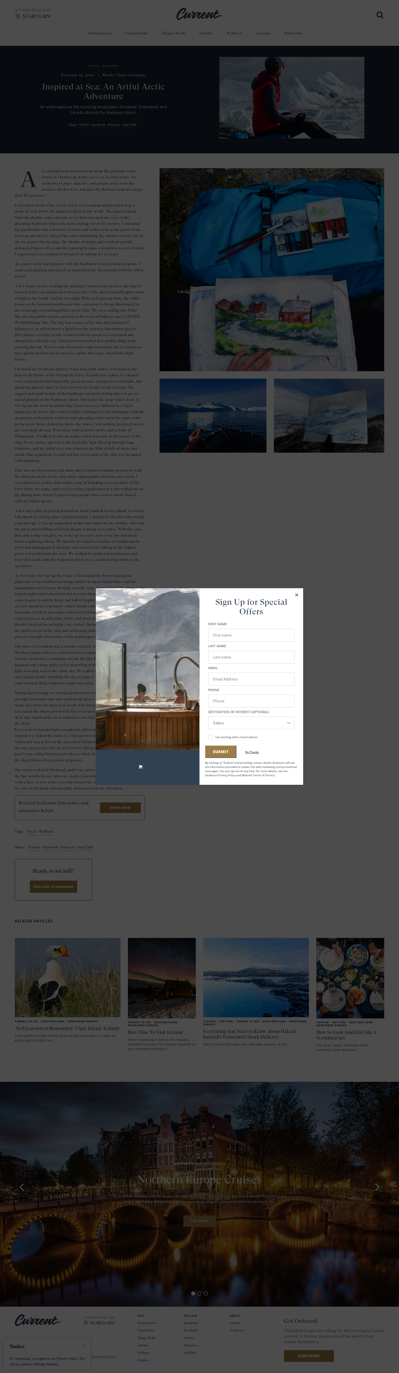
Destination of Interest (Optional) (238, 712)
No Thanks (252, 752)
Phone (213, 690)
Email (213, 668)
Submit (221, 751)
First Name (217, 624)
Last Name (217, 646)
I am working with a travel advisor (236, 737)
